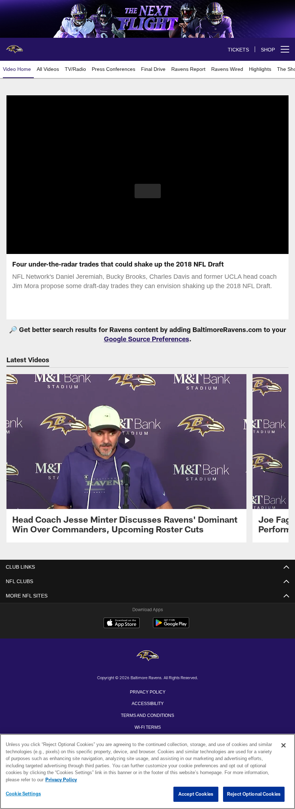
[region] (147, 771)
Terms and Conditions (147, 714)
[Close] (283, 746)
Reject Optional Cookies (254, 794)
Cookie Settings (23, 794)
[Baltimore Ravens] (147, 656)
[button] (148, 191)
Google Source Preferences (146, 339)
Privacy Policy (147, 691)
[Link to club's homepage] (14, 46)
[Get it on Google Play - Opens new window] (171, 626)
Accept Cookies (195, 794)
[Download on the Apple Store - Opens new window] (121, 624)
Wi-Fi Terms (147, 726)
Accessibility (147, 702)
